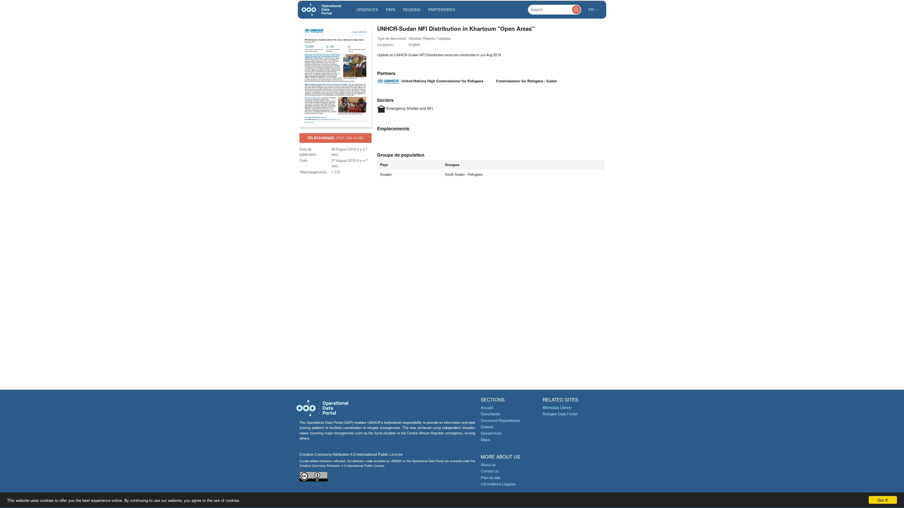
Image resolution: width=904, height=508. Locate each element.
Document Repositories (500, 420)
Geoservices (491, 433)
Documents (490, 414)
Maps (485, 439)
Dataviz (487, 426)
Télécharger (335, 137)
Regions (411, 9)
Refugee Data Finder (560, 414)
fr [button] (592, 9)
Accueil (487, 407)
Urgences (367, 9)
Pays (390, 9)
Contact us (490, 471)
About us (488, 464)
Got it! (882, 500)
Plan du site (490, 477)
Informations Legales (498, 484)
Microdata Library (557, 407)
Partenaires (441, 9)
